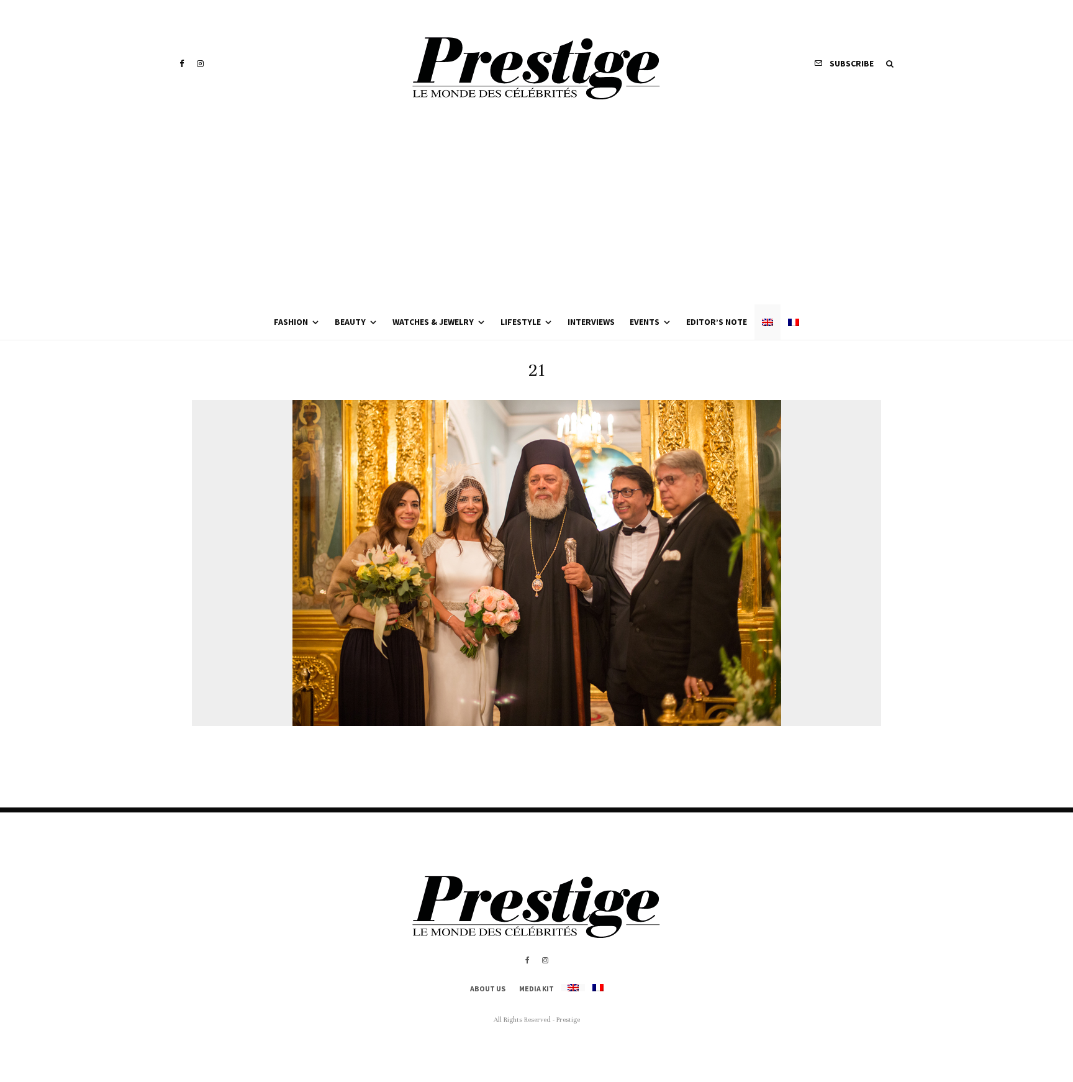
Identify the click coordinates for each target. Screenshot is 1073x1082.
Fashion (291, 321)
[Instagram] (200, 64)
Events (644, 321)
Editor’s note (716, 321)
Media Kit (536, 988)
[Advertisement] (536, 211)
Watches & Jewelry (433, 321)
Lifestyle (520, 321)
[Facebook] (182, 64)
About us (487, 988)
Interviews (591, 321)
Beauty (350, 321)
